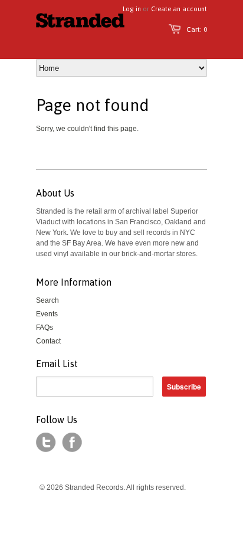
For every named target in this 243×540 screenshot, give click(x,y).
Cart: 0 (196, 29)
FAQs (44, 327)
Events (47, 314)
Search (47, 300)
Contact (48, 341)
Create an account (179, 8)
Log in (132, 8)
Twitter (46, 443)
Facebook (72, 443)
